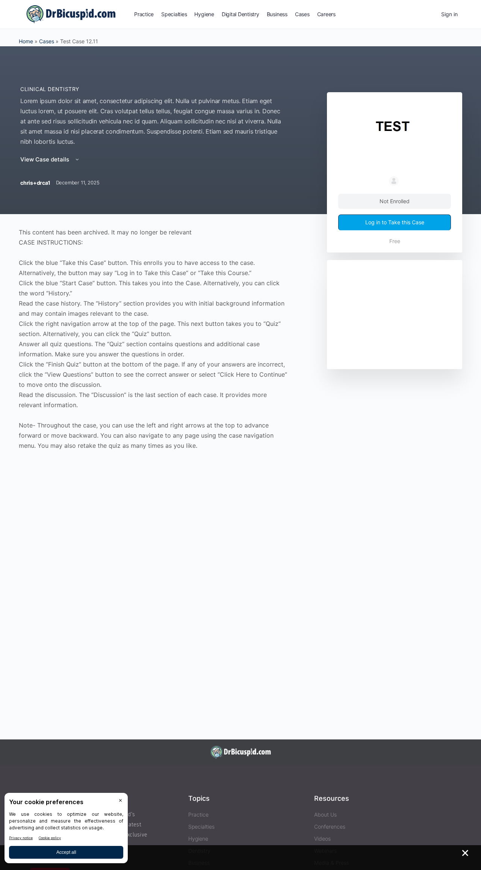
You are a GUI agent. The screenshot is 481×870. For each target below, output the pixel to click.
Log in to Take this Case (394, 222)
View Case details (45, 159)
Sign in (449, 14)
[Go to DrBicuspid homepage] (71, 13)
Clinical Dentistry (49, 89)
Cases (46, 41)
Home (26, 41)
